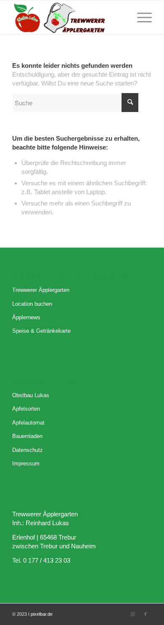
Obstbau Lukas (30, 395)
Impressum (26, 463)
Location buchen (32, 304)
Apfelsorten (26, 409)
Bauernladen (27, 436)
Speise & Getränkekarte (41, 331)
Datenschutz (27, 450)
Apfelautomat (28, 422)
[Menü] (140, 17)
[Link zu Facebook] (145, 614)
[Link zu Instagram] (133, 614)
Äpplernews (26, 317)
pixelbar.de (42, 614)
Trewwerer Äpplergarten (40, 290)
